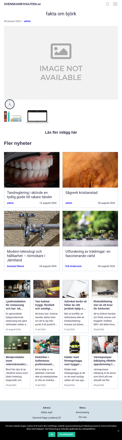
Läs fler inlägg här (61, 132)
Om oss (83, 417)
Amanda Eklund (15, 266)
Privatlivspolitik (66, 434)
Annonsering (82, 412)
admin (27, 21)
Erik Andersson (73, 266)
